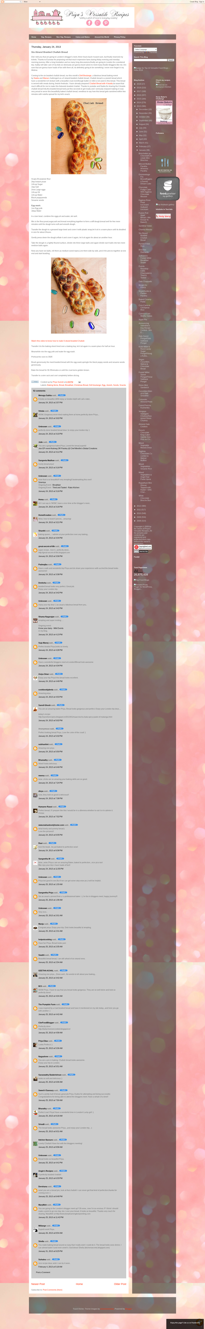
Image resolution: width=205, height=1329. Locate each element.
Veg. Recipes (46, 37)
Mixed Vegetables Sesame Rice (145, 466)
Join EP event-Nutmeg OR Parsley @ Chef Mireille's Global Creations (67, 448)
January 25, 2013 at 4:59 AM (50, 1033)
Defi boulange (95, 385)
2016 (139, 95)
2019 (139, 84)
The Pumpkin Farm (47, 1004)
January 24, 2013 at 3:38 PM (50, 574)
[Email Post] (78, 382)
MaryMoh (42, 1205)
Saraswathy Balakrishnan (49, 1075)
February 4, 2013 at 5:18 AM (50, 1267)
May (141, 135)
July (141, 128)
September (144, 121)
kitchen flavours (45, 1140)
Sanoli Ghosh (44, 705)
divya (40, 791)
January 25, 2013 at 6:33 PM (50, 1178)
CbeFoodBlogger (46, 1023)
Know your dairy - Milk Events (50, 628)
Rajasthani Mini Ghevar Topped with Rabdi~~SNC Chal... (145, 487)
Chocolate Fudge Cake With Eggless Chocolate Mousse (145, 192)
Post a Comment (43, 1272)
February (143, 146)
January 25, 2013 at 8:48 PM (50, 1196)
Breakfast (69, 385)
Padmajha (42, 565)
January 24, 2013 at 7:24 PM (50, 783)
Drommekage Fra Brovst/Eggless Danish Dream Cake (145, 179)
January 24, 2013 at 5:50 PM (50, 752)
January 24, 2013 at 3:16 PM (50, 468)
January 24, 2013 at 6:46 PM (50, 767)
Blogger (128, 1309)
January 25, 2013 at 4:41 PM (50, 1163)
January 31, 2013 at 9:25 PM (50, 1251)
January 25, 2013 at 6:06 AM (50, 1082)
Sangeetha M (44, 859)
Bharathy (42, 1109)
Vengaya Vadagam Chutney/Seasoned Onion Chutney (145, 416)
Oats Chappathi (145, 281)
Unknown (42, 427)
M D (40, 986)
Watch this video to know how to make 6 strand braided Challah (57, 341)
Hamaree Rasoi (45, 807)
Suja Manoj (43, 643)
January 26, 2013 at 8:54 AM (50, 1233)
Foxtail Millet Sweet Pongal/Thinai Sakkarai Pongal (145, 377)
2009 (139, 517)
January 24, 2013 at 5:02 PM (50, 720)
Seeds (116, 385)
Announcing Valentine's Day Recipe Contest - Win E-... (145, 327)
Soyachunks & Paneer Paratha (145, 293)
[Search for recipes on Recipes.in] (141, 580)
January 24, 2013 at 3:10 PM (50, 434)
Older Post (120, 1284)
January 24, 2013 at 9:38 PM (50, 850)
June (141, 132)
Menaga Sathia (45, 395)
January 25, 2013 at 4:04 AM (50, 996)
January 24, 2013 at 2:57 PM (50, 403)
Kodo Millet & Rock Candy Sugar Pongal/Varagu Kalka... (145, 351)
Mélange (42, 1226)
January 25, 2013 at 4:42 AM (50, 1014)
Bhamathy (43, 760)
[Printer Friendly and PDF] (35, 382)
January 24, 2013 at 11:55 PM (50, 869)
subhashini (43, 744)
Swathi (41, 955)
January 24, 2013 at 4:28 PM (50, 650)
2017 (139, 91)
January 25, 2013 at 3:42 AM (50, 978)
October (142, 117)
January (142, 150)
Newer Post (38, 1284)
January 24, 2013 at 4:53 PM (50, 697)
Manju (41, 924)
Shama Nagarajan (46, 617)
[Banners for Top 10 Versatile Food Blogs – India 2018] (154, 70)
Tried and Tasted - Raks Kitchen (66, 488)
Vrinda (41, 411)
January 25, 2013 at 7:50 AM (50, 1100)
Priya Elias (43, 1041)
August (142, 124)
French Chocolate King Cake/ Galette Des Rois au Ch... (145, 434)
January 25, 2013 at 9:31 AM (50, 1131)
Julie (40, 442)
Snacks (123, 385)
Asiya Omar (43, 674)
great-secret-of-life (46, 546)
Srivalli (41, 1124)
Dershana (42, 1187)
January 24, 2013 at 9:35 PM (50, 835)
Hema (41, 500)
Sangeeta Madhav (46, 460)
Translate (153, 52)
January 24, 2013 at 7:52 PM (50, 817)
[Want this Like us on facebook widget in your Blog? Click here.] (202, 1327)
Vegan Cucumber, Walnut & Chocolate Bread (144, 364)
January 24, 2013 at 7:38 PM (50, 798)
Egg (103, 385)
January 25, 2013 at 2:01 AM (50, 915)
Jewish (109, 385)
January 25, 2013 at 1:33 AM (50, 884)
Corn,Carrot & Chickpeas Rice (144, 307)
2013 (139, 106)
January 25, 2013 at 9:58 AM (50, 1147)
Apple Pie (143, 320)
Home (33, 37)
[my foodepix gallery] (165, 205)
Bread (61, 385)
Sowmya (42, 482)
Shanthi (41, 531)
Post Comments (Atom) (52, 1290)
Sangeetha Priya (45, 893)
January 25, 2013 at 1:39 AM (50, 900)
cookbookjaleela (45, 690)
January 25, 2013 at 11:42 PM (50, 1217)
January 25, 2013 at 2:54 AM (50, 962)
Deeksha (42, 583)
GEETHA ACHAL (46, 971)
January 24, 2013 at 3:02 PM (50, 418)
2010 (139, 513)
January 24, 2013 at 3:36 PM (50, 556)
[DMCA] (141, 552)
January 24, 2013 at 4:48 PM (50, 681)
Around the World (102, 37)
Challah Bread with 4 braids (101, 83)
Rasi (40, 843)
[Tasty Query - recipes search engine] (163, 218)
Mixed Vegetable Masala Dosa (145, 445)
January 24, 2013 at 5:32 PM (50, 736)
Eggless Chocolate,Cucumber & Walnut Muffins (145, 455)
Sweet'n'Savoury (46, 1090)
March (142, 143)
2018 (139, 88)
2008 (139, 521)
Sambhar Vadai (145, 226)
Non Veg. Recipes (63, 37)
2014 (139, 102)
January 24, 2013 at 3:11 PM (50, 452)
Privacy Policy (119, 37)
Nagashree (43, 1057)
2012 (139, 506)
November (143, 113)
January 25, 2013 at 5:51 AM (50, 1066)
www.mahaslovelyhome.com (51, 825)
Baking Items (52, 385)
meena (41, 776)
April (141, 139)
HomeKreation (44, 515)
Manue (46, 78)
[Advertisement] (152, 605)
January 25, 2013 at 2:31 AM (50, 931)
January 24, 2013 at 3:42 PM (50, 593)
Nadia (36, 78)
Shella (41, 1241)
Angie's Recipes (45, 1171)
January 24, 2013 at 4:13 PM (50, 635)
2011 (139, 510)
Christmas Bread (81, 385)
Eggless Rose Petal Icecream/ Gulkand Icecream (145, 204)
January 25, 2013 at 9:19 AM (50, 1116)
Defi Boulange (85, 76)
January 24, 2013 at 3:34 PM (50, 538)
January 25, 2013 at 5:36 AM (50, 1048)
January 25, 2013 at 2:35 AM (50, 947)
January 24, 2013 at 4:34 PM (50, 666)
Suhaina (42, 1260)
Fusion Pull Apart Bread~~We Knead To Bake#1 (145, 217)
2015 (139, 99)
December (143, 109)
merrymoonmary (107, 1309)
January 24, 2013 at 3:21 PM (50, 522)
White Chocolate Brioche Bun (145, 498)
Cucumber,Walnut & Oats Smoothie (145, 393)
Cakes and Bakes (83, 37)
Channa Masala (145, 230)
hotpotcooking (45, 939)
